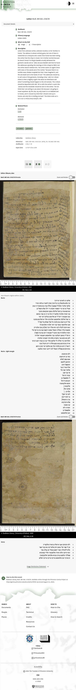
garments (29, 128)
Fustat (19, 111)
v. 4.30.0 (38, 681)
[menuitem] (6, 607)
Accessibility (38, 667)
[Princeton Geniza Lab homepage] (31, 638)
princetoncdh (39, 658)
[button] (8, 5)
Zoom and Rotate (62, 177)
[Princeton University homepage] (38, 686)
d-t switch (20, 128)
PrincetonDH (39, 653)
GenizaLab (38, 648)
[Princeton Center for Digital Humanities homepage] (44, 638)
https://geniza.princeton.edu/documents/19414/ (21, 582)
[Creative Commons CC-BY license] (38, 675)
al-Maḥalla (20, 119)
